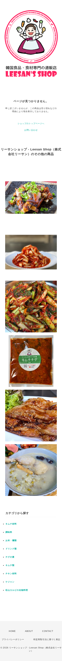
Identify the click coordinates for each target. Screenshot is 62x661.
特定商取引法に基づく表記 (46, 639)
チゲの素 (10, 557)
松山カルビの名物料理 (17, 590)
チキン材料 (11, 573)
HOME (12, 631)
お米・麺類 (11, 540)
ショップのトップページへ (31, 123)
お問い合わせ (31, 130)
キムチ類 (10, 565)
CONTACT (47, 631)
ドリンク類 (11, 548)
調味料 (9, 532)
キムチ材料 (11, 524)
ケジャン (10, 582)
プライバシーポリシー (13, 639)
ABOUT (29, 631)
